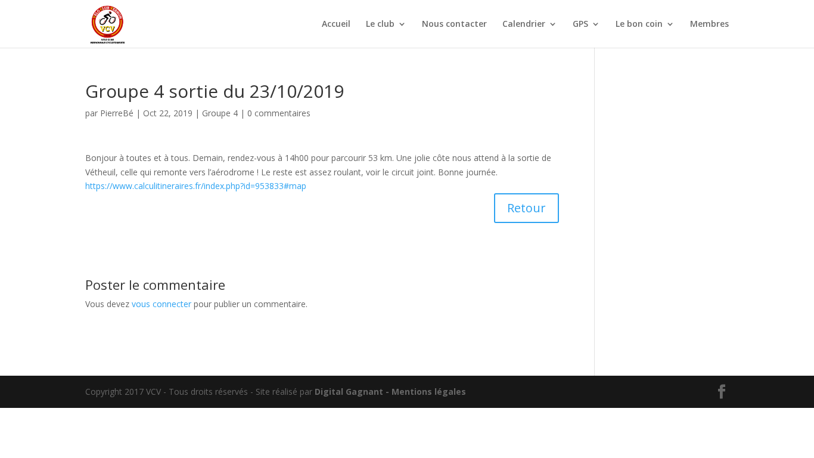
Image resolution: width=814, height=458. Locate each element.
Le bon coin (639, 24)
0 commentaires (278, 113)
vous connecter (161, 304)
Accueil (336, 24)
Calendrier (523, 24)
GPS (580, 24)
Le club (380, 24)
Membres (709, 24)
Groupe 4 (220, 113)
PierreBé (116, 113)
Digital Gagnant (349, 391)
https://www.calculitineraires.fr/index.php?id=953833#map (195, 185)
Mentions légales (429, 391)
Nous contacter (454, 24)
